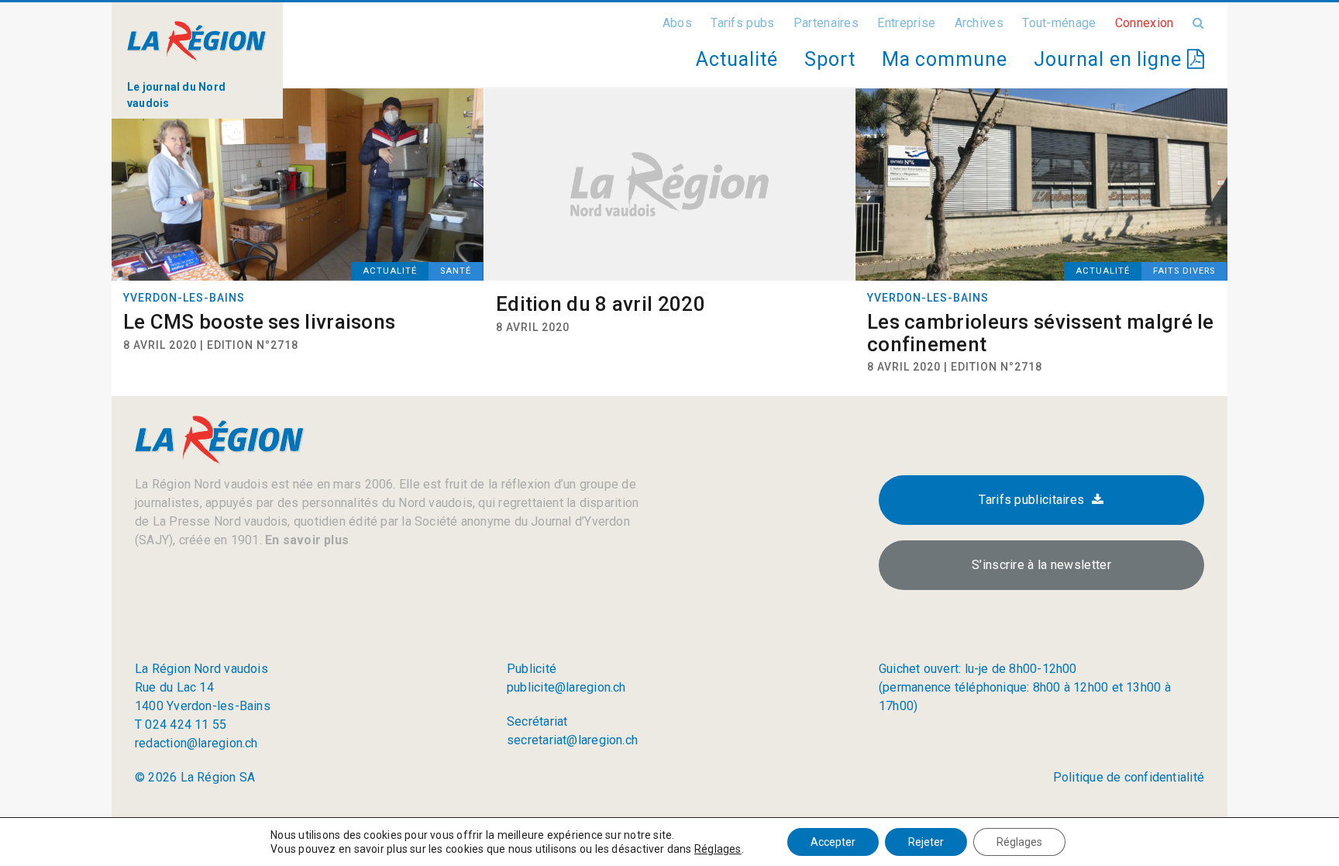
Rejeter (926, 842)
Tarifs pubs (742, 23)
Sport (829, 59)
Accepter (833, 842)
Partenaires (826, 23)
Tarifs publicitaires (1031, 499)
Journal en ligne (1110, 59)
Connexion (1144, 23)
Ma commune (944, 59)
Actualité (736, 59)
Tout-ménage (1059, 23)
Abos (677, 23)
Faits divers (1184, 271)
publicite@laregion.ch (566, 687)
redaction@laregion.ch (196, 743)
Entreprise (906, 23)
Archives (979, 23)
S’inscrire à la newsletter (1041, 564)
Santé (455, 271)
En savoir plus (305, 540)
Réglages (718, 849)
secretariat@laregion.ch (572, 740)
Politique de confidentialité (1128, 777)
